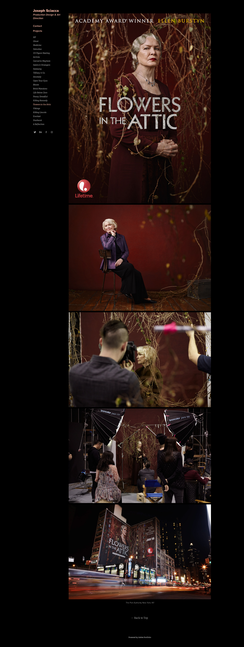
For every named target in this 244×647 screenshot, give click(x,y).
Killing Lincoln (39, 112)
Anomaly (37, 77)
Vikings (36, 108)
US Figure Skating (41, 53)
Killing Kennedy (40, 100)
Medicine (37, 45)
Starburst (37, 120)
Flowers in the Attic (42, 104)
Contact (37, 26)
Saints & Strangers (41, 65)
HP (34, 37)
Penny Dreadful (40, 96)
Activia (36, 57)
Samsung (37, 69)
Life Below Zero (40, 92)
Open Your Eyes (40, 80)
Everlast (37, 116)
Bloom (36, 84)
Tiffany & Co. (39, 73)
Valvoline (37, 49)
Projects (37, 31)
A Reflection (38, 124)
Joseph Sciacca (46, 10)
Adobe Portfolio (144, 637)
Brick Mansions (40, 88)
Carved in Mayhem (41, 61)
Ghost (36, 41)
